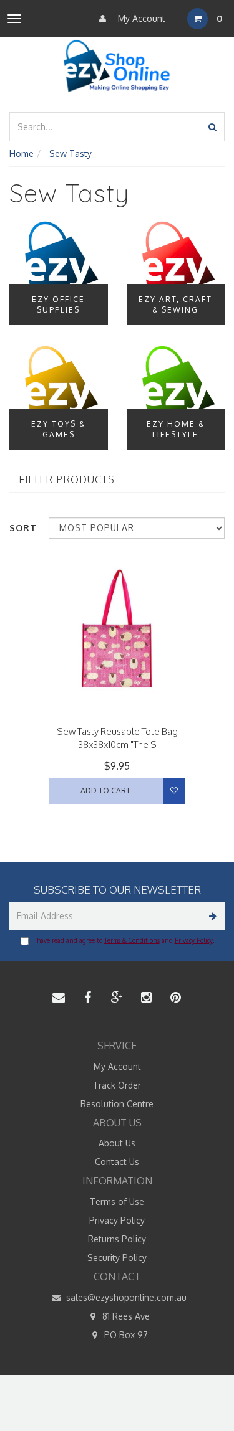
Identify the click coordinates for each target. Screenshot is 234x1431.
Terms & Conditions (132, 940)
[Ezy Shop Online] (117, 66)
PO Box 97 (125, 1334)
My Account (140, 18)
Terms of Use (117, 1201)
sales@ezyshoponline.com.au (125, 1297)
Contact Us (117, 1161)
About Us (117, 1143)
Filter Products (67, 480)
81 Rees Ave (125, 1316)
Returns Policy (117, 1239)
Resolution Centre (117, 1103)
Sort (23, 527)
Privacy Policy (194, 940)
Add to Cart (105, 790)
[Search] (212, 127)
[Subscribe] (211, 916)
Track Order (117, 1085)
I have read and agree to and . (123, 940)
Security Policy (117, 1257)
